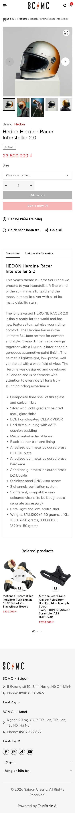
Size (6, 165)
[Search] (65, 5)
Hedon (19, 124)
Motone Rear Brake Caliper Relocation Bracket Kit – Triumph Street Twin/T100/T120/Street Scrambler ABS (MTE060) (54, 606)
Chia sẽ (56, 230)
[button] (65, 61)
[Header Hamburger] (5, 6)
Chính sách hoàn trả (24, 230)
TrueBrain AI (47, 806)
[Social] (6, 752)
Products (22, 18)
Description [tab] (13, 253)
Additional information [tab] (39, 253)
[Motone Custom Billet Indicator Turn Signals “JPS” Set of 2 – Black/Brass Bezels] (19, 575)
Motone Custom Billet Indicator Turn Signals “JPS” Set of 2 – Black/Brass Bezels (18, 601)
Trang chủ (8, 18)
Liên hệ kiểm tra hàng (25, 219)
